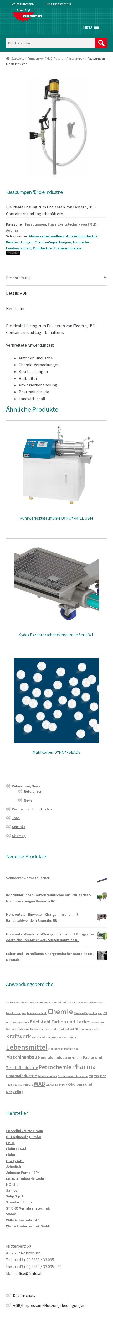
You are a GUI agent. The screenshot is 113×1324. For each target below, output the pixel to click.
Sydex (11, 1214)
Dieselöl (11, 1022)
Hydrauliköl (66, 1029)
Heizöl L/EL (51, 1029)
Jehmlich (13, 1166)
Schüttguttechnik (22, 4)
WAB (39, 1083)
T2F (91, 1076)
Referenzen (33, 791)
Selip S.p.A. (15, 1196)
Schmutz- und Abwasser (73, 1076)
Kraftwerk (18, 1036)
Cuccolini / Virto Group (24, 1130)
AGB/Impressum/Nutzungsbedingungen (49, 1305)
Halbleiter (81, 242)
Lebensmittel (27, 1047)
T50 (20, 1084)
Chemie (60, 1011)
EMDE (10, 1142)
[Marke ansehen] (56, 253)
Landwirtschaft (18, 248)
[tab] (56, 278)
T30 (15, 1084)
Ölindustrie (42, 248)
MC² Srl (12, 1184)
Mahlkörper (55, 1048)
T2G (96, 1076)
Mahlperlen (71, 1048)
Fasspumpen (75, 58)
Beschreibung (18, 277)
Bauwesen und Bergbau (89, 1002)
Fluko (10, 1154)
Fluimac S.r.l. (16, 1148)
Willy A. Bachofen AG (23, 1220)
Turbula (28, 1084)
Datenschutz (24, 1295)
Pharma (84, 1066)
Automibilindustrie (81, 236)
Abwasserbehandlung (46, 236)
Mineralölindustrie (54, 1057)
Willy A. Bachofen (56, 1084)
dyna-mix (23, 1022)
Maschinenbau (21, 1057)
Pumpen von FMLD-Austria (45, 58)
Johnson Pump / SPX (23, 1172)
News (28, 800)
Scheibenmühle (47, 1076)
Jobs (16, 817)
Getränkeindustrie (17, 1029)
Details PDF (16, 293)
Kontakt (18, 826)
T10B (9, 1084)
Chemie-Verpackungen (52, 242)
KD (76, 1029)
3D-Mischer (13, 1002)
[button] (87, 27)
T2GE (103, 1076)
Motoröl (77, 1058)
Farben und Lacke (70, 1021)
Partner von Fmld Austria (32, 809)
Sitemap (19, 835)
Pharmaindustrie (67, 248)
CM (105, 1013)
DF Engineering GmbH (23, 1136)
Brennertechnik (37, 1013)
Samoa (12, 1190)
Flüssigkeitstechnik (58, 4)
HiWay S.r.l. (15, 1160)
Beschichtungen (19, 242)
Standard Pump (19, 1202)
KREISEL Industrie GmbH (25, 1178)
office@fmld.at (28, 1273)
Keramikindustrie (90, 1029)
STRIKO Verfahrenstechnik (28, 1208)
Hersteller (15, 308)
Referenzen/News (26, 786)
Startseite (17, 58)
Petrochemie (55, 1067)
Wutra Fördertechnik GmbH (28, 1226)
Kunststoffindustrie (44, 1037)
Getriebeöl (97, 1022)
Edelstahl (40, 1021)
